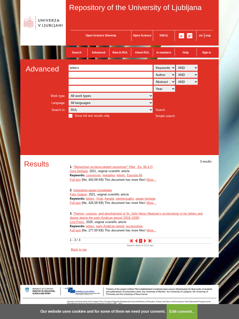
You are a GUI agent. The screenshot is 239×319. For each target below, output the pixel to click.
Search (76, 52)
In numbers (163, 52)
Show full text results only (92, 115)
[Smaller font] (181, 35)
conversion (93, 175)
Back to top (79, 249)
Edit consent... (182, 311)
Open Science (142, 35)
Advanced (98, 52)
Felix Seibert (78, 194)
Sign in (206, 52)
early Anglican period (110, 226)
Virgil (99, 198)
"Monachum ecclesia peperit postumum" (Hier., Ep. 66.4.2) (113, 167)
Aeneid (109, 198)
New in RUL (120, 52)
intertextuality (125, 198)
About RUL (142, 52)
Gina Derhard (79, 171)
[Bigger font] (189, 35)
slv (201, 35)
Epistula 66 (134, 175)
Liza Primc (77, 222)
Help (186, 52)
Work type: (58, 96)
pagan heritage (145, 198)
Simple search (165, 116)
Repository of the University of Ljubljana (135, 7)
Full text (75, 179)
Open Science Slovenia (101, 35)
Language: (58, 103)
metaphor (108, 175)
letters (121, 175)
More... (151, 179)
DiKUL (164, 35)
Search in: (58, 110)
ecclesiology (134, 226)
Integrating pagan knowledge (92, 190)
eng (208, 35)
